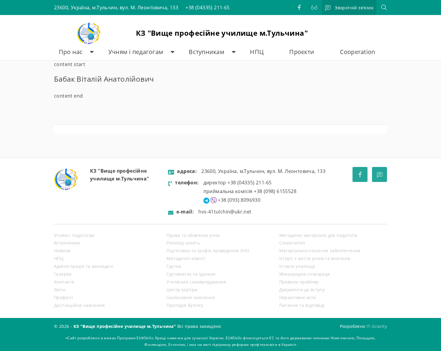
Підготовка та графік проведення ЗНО (207, 250)
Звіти (59, 289)
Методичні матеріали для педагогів (318, 235)
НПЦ (257, 51)
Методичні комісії (186, 258)
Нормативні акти (297, 297)
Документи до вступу (302, 289)
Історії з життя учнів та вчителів (314, 258)
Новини (62, 250)
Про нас (71, 51)
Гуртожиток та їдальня (190, 274)
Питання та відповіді (302, 305)
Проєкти (301, 51)
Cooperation (357, 51)
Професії (63, 297)
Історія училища (297, 266)
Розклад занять (183, 243)
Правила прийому (299, 282)
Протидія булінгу (184, 305)
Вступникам (206, 51)
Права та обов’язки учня (193, 235)
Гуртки (173, 266)
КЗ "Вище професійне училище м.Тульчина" (222, 33)
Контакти (64, 282)
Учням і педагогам (135, 51)
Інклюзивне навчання (190, 297)
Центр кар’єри (181, 289)
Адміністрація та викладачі (83, 266)
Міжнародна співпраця (304, 274)
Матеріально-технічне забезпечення (320, 250)
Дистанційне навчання (79, 305)
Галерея (63, 274)
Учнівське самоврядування (196, 282)
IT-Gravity (377, 326)
